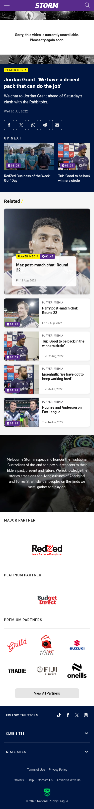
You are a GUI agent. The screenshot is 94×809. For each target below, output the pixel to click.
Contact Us (45, 780)
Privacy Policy (58, 769)
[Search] (87, 5)
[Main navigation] (7, 5)
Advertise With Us (68, 780)
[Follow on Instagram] (86, 715)
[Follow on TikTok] (59, 715)
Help (31, 780)
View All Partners (47, 693)
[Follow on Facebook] (68, 715)
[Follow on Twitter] (77, 715)
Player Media (16, 70)
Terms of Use (36, 769)
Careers (19, 780)
